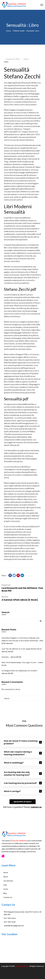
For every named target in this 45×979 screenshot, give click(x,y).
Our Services (8, 881)
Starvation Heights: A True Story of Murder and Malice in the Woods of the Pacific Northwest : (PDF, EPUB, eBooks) (22, 641)
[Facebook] (10, 575)
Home (8, 31)
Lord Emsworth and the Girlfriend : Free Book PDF (22, 589)
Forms (5, 889)
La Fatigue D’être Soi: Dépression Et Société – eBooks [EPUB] (20, 672)
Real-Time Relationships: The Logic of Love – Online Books (22, 663)
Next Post (5, 597)
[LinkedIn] (22, 575)
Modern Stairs (10, 976)
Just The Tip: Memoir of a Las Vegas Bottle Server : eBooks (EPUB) (22, 650)
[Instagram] (3, 856)
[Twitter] (14, 575)
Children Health (18, 31)
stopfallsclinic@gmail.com (14, 926)
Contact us (36, 807)
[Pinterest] (18, 575)
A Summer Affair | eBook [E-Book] (20, 599)
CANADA (25, 966)
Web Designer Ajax (16, 973)
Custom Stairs (22, 976)
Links (5, 885)
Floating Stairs (34, 976)
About (5, 877)
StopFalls (18, 966)
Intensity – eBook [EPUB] (11, 657)
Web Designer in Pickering (34, 973)
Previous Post (6, 585)
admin (26, 59)
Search (6, 612)
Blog (5, 893)
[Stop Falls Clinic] (14, 4)
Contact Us (7, 897)
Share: (4, 575)
